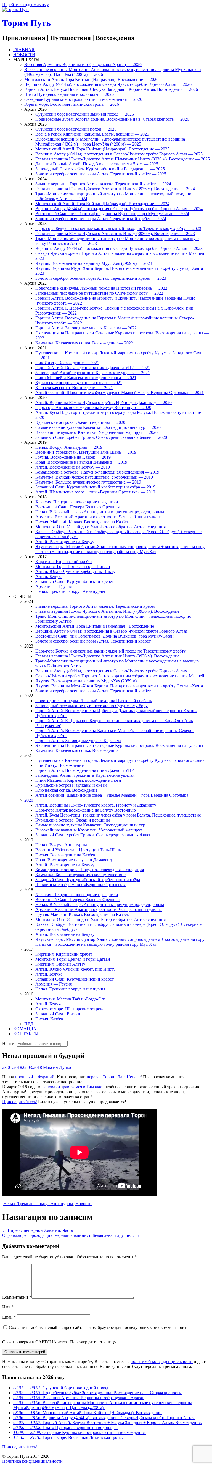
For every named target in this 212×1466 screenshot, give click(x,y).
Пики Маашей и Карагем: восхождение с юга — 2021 (85, 377)
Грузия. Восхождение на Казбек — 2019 (73, 457)
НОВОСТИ (24, 54)
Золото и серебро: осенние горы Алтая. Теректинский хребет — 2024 (100, 218)
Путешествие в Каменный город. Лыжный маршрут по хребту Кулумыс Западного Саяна (120, 760)
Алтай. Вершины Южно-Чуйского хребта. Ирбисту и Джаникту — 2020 (103, 402)
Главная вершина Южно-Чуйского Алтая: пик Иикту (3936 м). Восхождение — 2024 (115, 188)
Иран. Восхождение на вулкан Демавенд (73, 859)
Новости (83, 1203)
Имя (8, 1306)
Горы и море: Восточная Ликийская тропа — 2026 (71, 104)
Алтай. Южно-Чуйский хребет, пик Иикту (75, 571)
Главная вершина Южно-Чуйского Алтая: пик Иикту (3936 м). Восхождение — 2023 (115, 233)
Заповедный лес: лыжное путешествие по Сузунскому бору (91, 705)
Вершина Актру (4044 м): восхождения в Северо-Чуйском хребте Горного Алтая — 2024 (119, 208)
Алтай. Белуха (48, 576)
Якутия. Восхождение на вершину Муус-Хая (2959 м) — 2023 (93, 263)
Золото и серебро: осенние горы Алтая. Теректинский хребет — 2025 (100, 173)
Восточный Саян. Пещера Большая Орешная (77, 506)
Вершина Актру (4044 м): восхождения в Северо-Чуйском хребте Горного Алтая (111, 631)
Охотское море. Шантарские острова (69, 1009)
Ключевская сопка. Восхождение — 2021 (74, 387)
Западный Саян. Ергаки (57, 1013)
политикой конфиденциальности (162, 1361)
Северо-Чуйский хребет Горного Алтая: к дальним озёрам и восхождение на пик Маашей (119, 675)
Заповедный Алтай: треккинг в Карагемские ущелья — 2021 (92, 372)
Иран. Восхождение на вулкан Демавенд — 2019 (81, 462)
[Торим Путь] (15, 9)
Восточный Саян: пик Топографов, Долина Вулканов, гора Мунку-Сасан (104, 636)
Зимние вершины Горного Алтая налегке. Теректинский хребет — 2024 (103, 183)
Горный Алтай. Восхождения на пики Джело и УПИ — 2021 (92, 367)
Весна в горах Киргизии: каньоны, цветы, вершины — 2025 (92, 134)
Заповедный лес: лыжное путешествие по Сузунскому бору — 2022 (99, 293)
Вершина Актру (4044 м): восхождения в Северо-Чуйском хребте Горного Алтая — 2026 (108, 84)
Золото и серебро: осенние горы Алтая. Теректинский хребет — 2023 (100, 278)
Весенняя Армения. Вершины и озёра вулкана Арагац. (79, 1397)
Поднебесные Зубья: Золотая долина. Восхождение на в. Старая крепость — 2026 (112, 119)
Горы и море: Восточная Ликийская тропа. (68, 1437)
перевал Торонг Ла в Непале (114, 1076)
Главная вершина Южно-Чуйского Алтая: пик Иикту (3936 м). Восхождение (107, 611)
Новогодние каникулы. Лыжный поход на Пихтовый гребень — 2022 (101, 288)
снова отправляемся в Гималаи (73, 1086)
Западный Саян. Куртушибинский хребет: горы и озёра (87, 879)
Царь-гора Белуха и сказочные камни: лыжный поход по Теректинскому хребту (110, 651)
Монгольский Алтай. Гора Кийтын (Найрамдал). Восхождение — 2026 (91, 79)
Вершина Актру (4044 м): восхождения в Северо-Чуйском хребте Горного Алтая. (104, 1417)
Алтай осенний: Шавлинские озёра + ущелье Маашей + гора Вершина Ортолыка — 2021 (119, 392)
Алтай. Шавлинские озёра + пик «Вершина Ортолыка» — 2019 (95, 492)
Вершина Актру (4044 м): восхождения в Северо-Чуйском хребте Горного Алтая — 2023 (119, 248)
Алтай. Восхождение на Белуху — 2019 (72, 467)
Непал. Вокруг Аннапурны (61, 844)
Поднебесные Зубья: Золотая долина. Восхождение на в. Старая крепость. (97, 1392)
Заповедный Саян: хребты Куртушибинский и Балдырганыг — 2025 (100, 169)
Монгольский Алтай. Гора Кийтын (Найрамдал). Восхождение (94, 626)
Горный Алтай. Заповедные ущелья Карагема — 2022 (86, 328)
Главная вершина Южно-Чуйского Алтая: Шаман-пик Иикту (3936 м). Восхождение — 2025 (122, 159)
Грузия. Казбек (49, 1018)
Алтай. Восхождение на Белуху (64, 541)
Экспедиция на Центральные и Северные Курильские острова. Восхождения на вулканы (119, 745)
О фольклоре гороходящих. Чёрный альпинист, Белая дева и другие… (71, 1235)
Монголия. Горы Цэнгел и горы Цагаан (72, 566)
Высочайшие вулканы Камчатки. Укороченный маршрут (88, 830)
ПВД (28, 1023)
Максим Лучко (57, 1067)
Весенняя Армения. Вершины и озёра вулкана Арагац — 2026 (83, 64)
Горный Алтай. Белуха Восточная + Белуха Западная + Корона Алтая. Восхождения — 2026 (111, 89)
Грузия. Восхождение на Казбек (65, 854)
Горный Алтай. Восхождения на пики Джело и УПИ (85, 770)
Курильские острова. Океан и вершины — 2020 (80, 422)
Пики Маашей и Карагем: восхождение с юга (78, 780)
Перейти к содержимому (25, 4)
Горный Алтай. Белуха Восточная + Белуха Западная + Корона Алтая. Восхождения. (107, 1422)
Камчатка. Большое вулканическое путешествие (80, 874)
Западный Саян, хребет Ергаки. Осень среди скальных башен (93, 835)
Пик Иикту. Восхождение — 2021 (67, 362)
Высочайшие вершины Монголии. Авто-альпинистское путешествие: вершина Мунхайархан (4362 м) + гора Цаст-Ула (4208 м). (102, 1405)
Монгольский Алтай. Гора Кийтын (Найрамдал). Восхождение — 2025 (102, 149)
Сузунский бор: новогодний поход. (61, 1387)
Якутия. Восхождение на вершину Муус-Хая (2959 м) (86, 680)
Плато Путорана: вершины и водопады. (65, 1427)
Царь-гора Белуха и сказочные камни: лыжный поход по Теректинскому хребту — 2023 (118, 228)
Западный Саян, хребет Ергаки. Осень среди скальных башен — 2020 (101, 437)
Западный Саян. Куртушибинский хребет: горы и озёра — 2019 (95, 487)
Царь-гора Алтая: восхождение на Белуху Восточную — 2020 (93, 407)
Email (9, 1317)
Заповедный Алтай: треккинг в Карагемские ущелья (84, 775)
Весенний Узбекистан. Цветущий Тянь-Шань (78, 849)
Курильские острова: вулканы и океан (71, 785)
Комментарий (16, 1297)
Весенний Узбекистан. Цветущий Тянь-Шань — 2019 (85, 452)
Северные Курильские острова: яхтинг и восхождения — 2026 (83, 99)
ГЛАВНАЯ (24, 49)
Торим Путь (26, 23)
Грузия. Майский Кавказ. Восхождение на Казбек (82, 521)
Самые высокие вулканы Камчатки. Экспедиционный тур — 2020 (98, 427)
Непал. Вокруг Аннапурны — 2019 (68, 447)
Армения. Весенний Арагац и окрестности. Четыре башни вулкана (98, 516)
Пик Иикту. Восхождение (59, 765)
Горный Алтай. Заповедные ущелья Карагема (78, 740)
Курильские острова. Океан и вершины (72, 820)
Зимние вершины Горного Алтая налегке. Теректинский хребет (95, 606)
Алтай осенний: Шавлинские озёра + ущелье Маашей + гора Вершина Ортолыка (111, 795)
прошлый (24, 1076)
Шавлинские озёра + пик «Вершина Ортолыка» (80, 884)
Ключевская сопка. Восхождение (66, 790)
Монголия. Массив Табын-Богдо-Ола (70, 999)
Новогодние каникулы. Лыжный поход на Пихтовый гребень (93, 700)
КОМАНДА (24, 1028)
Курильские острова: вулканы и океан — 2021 (78, 382)
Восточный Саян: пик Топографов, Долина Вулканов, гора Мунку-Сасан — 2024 (112, 213)
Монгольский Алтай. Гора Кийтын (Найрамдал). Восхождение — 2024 (102, 203)
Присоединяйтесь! (19, 1101)
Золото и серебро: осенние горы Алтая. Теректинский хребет (93, 641)
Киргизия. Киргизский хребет (63, 561)
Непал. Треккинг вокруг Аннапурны (70, 591)
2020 (28, 800)
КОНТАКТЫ (25, 1033)
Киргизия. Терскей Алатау (60, 964)
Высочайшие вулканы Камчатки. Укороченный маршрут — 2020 (96, 432)
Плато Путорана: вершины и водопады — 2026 (69, 94)
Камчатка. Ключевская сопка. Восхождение (76, 750)
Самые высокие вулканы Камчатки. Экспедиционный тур (90, 825)
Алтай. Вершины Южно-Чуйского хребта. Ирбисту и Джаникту (95, 805)
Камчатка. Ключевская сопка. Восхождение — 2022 (84, 342)
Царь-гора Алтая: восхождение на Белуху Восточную (85, 810)
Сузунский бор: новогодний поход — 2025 (75, 129)
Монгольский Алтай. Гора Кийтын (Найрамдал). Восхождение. (87, 1412)
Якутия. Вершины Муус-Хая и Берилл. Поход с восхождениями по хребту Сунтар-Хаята (119, 685)
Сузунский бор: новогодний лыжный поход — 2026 (84, 114)
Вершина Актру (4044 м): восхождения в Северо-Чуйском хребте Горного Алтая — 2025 (119, 154)
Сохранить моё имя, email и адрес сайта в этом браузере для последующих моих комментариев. (99, 1327)
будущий (46, 1076)
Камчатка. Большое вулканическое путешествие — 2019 (88, 482)
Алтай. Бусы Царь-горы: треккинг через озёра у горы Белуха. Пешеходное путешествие (118, 815)
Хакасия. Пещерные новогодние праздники (76, 502)
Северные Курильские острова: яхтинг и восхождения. (79, 1432)
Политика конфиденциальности (32, 1461)
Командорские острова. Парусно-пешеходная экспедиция (89, 869)
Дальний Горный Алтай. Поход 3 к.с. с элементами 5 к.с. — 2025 (96, 164)
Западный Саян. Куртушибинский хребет (74, 581)
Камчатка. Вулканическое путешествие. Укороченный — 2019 (94, 477)
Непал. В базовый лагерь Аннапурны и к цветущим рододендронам (99, 511)
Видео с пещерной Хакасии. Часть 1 (39, 1230)
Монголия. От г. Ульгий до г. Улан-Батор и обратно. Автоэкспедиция (100, 526)
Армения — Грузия (53, 586)
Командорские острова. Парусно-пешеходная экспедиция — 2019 (97, 472)
